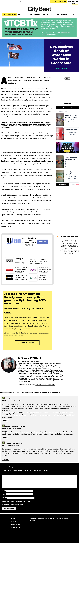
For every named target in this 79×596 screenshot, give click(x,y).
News (20, 14)
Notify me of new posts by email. (13, 505)
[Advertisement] (67, 265)
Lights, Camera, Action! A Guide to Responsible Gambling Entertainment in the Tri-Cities (69, 246)
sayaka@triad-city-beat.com (45, 384)
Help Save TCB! (10, 14)
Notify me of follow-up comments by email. (17, 501)
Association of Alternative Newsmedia (31, 380)
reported (27, 203)
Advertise (54, 14)
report (31, 198)
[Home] (39, 9)
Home (14, 519)
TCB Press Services (68, 236)
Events (64, 14)
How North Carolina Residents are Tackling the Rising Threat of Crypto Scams (69, 251)
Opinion (37, 14)
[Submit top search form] (20, 2)
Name (4, 491)
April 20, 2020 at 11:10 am (11, 428)
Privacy (32, 520)
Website (4, 498)
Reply (5, 421)
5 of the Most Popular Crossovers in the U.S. (69, 241)
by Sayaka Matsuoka (61, 67)
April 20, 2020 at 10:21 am (11, 401)
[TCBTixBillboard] (39, 36)
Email (4, 494)
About (45, 14)
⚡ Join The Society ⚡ (27, 343)
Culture (28, 14)
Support (58, 1)
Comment (5, 474)
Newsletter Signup (73, 2)
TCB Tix (72, 14)
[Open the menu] (2, 2)
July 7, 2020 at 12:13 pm (10, 445)
